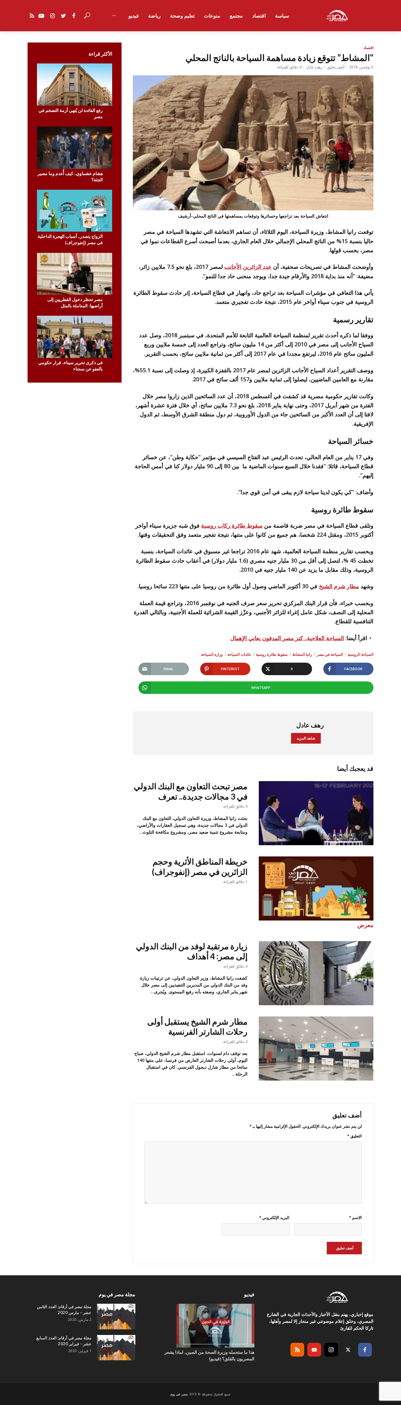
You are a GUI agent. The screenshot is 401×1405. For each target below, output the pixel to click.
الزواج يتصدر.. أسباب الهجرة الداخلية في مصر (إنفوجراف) (70, 239)
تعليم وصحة (182, 15)
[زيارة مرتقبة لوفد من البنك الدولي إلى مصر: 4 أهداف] (316, 973)
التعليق (354, 1136)
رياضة (154, 15)
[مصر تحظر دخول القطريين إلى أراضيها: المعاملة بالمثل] (74, 274)
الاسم (355, 1217)
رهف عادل (314, 67)
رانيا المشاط (302, 654)
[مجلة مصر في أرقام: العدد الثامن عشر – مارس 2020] (116, 1316)
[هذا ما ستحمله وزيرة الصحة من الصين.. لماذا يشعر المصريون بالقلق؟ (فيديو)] (200, 1325)
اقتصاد (259, 15)
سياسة (282, 15)
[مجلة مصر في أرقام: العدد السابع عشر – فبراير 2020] (116, 1347)
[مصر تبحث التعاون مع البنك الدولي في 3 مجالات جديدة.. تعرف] (316, 813)
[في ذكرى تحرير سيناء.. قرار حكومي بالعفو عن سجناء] (74, 337)
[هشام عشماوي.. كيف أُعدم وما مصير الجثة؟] (74, 148)
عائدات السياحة (239, 654)
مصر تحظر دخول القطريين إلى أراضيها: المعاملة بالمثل (75, 302)
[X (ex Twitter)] (348, 1350)
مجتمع (236, 15)
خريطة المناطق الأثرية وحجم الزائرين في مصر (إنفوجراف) (199, 866)
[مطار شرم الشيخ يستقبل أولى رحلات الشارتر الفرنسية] (316, 1048)
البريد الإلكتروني (274, 1217)
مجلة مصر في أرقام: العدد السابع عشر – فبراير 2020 (63, 1340)
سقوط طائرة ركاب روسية (232, 525)
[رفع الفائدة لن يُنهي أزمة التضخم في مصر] (74, 84)
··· (114, 15)
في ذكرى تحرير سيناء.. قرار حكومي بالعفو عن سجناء (70, 365)
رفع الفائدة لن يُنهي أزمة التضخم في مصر (71, 113)
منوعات (212, 15)
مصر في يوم (179, 1394)
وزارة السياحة (212, 654)
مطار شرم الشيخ (339, 586)
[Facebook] (365, 1350)
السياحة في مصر (330, 654)
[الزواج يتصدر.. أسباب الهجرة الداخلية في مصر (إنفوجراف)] (74, 211)
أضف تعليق (335, 67)
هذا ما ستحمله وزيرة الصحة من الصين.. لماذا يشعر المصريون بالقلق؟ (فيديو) (209, 1355)
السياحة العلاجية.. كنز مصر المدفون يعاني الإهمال (287, 638)
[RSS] (297, 1350)
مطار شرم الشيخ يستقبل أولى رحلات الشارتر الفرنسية (197, 1026)
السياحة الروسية (360, 654)
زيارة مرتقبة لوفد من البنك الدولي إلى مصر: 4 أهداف (191, 951)
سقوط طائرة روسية (272, 654)
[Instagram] (331, 1350)
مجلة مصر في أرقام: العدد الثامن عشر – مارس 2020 (64, 1309)
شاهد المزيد (306, 738)
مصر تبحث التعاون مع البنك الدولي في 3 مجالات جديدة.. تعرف (190, 791)
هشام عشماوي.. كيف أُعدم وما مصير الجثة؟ (70, 176)
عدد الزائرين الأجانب (248, 266)
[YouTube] (314, 1350)
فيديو (133, 15)
